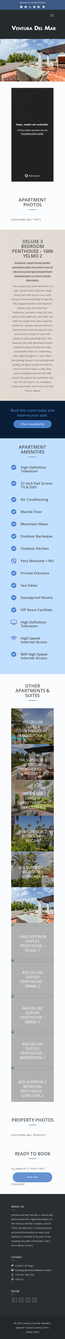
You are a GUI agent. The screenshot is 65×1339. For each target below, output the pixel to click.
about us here (25, 1245)
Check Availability (32, 424)
